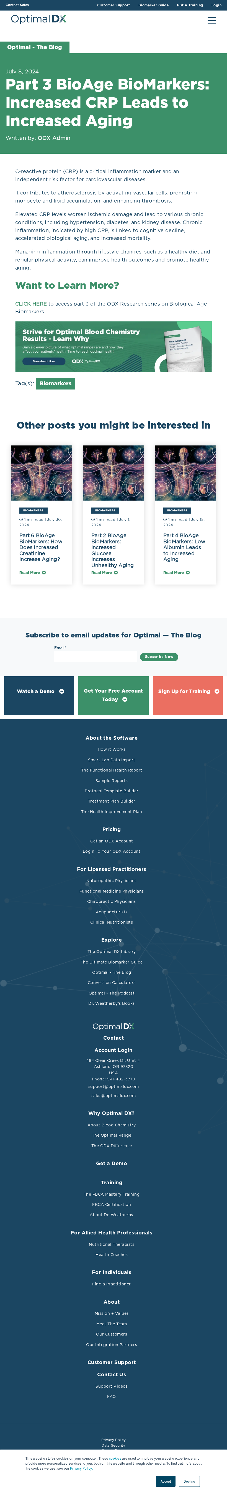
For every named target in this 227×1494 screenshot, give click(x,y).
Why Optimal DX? (111, 1113)
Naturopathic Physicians (111, 880)
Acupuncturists (112, 912)
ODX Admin (54, 138)
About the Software (112, 738)
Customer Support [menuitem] (113, 5)
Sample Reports (112, 780)
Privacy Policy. (81, 1468)
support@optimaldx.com (113, 1086)
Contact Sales (17, 5)
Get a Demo (111, 1163)
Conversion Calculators (112, 982)
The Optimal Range (111, 1135)
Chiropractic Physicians (111, 901)
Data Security (113, 1445)
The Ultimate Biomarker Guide (112, 962)
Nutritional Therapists (111, 1244)
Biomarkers (55, 383)
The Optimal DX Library (111, 951)
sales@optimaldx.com (113, 1095)
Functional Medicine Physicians (111, 891)
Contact (113, 1038)
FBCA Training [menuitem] (190, 5)
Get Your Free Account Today (113, 695)
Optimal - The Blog (111, 972)
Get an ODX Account (111, 841)
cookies (115, 1458)
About (112, 1302)
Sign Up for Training (184, 691)
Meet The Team (111, 1324)
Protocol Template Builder (111, 791)
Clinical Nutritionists (111, 922)
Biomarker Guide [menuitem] (153, 5)
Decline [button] (189, 1481)
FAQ (111, 1396)
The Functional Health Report (111, 770)
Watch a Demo (36, 691)
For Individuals (111, 1272)
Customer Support (111, 1362)
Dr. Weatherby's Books (111, 1003)
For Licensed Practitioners (111, 869)
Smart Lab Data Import (111, 760)
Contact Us (111, 1374)
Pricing (111, 829)
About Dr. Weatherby (111, 1215)
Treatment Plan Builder (111, 801)
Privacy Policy (113, 1440)
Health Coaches (112, 1254)
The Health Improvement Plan (111, 811)
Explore (111, 940)
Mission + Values (112, 1313)
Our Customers (111, 1334)
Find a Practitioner (111, 1284)
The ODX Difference (111, 1146)
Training (111, 1182)
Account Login (113, 1050)
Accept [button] (166, 1481)
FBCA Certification (111, 1204)
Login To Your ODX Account (112, 851)
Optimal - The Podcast (112, 993)
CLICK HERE (31, 304)
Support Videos (112, 1386)
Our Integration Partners (111, 1344)
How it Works (112, 749)
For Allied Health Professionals (112, 1233)
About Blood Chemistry (111, 1125)
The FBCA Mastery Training (112, 1194)
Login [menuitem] (216, 5)
